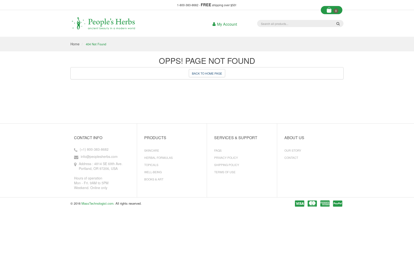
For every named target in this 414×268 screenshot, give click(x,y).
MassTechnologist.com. (98, 203)
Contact (291, 157)
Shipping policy (226, 165)
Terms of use (225, 172)
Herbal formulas (158, 157)
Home (75, 44)
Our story (292, 150)
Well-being (153, 172)
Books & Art (153, 179)
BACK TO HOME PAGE (207, 73)
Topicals (151, 165)
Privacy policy (226, 157)
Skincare (151, 150)
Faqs (218, 150)
